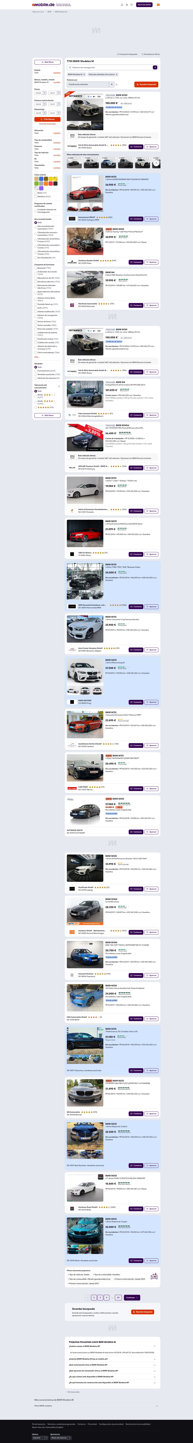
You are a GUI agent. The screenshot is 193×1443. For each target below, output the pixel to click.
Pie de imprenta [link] (38, 1424)
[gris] (41, 183)
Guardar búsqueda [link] (47, 124)
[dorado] (55, 178)
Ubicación (38, 130)
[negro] (55, 183)
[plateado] (36, 188)
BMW (49, 12)
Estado (37, 70)
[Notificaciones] (121, 4)
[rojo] (50, 183)
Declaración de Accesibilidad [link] (138, 1424)
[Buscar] (155, 67)
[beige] (36, 178)
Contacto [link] (81, 1424)
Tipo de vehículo (41, 153)
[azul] (41, 178)
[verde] (36, 183)
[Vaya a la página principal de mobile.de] (53, 4)
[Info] (59, 386)
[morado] (41, 188)
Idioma (35, 1434)
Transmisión (39, 165)
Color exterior (40, 175)
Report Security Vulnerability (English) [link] (47, 1427)
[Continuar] (156, 163)
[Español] (158, 4)
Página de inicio (38, 12)
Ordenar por (72, 80)
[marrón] (46, 178)
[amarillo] (50, 178)
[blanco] (46, 188)
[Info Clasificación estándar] (117, 85)
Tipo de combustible (43, 140)
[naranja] (46, 183)
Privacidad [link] (92, 1424)
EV (35, 159)
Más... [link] (36, 357)
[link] (127, 4)
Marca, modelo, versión (44, 80)
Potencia (38, 146)
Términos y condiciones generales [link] (61, 1424)
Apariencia (55, 1434)
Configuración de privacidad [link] (111, 1424)
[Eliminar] (84, 74)
